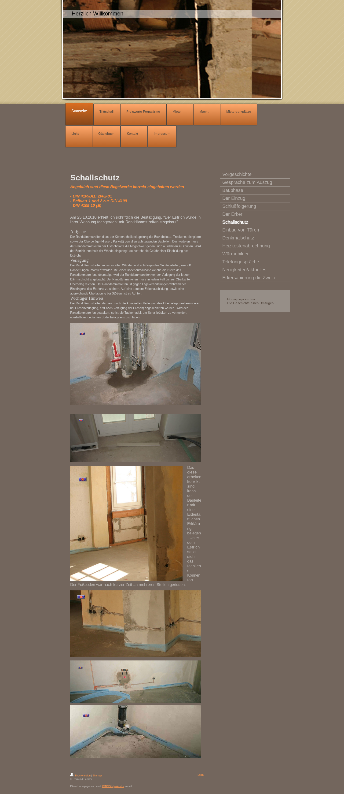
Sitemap (97, 775)
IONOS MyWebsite (113, 786)
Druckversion (82, 775)
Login (201, 774)
